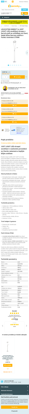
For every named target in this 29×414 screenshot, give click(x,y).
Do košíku (18, 77)
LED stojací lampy (24, 25)
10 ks (15, 122)
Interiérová (6, 25)
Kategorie (6, 17)
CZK (2, 1)
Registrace (21, 1)
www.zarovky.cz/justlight (15, 92)
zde (18, 403)
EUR (5, 1)
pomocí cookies (11, 400)
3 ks (16, 105)
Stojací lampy (14, 25)
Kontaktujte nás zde (13, 88)
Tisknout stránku (5, 81)
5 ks (16, 113)
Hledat (24, 9)
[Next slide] (26, 52)
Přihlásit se (26, 1)
